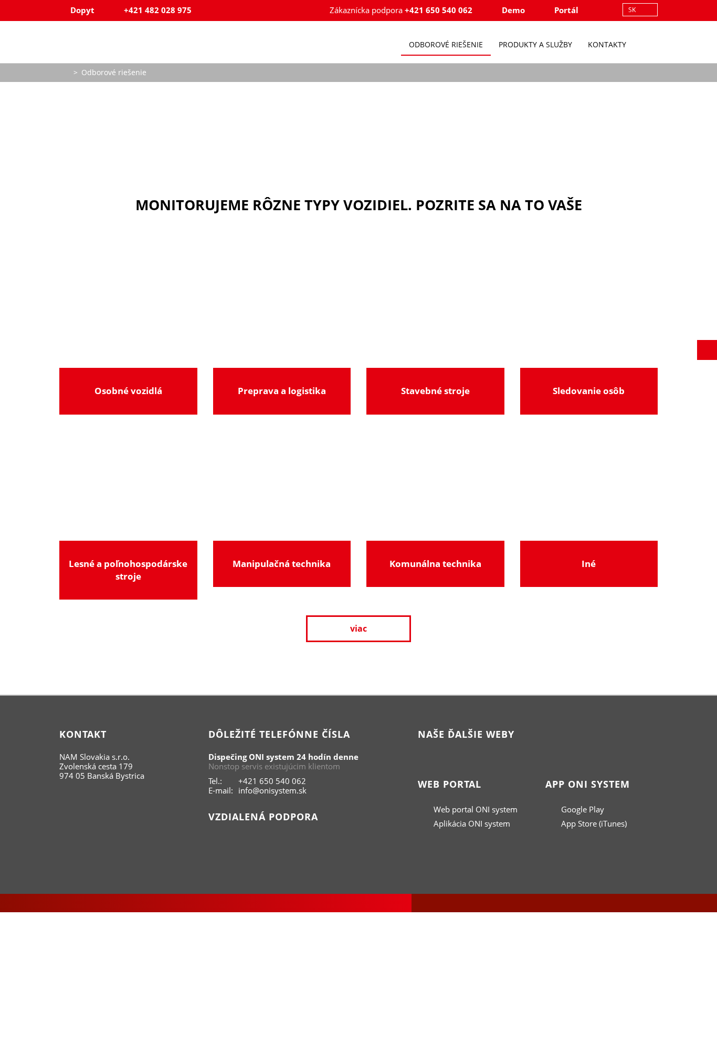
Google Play (581, 809)
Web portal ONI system (474, 809)
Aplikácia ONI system (470, 823)
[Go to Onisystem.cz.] (64, 71)
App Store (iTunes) (593, 823)
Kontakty (607, 44)
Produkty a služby (535, 44)
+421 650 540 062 (438, 10)
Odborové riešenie (446, 44)
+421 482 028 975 (158, 10)
